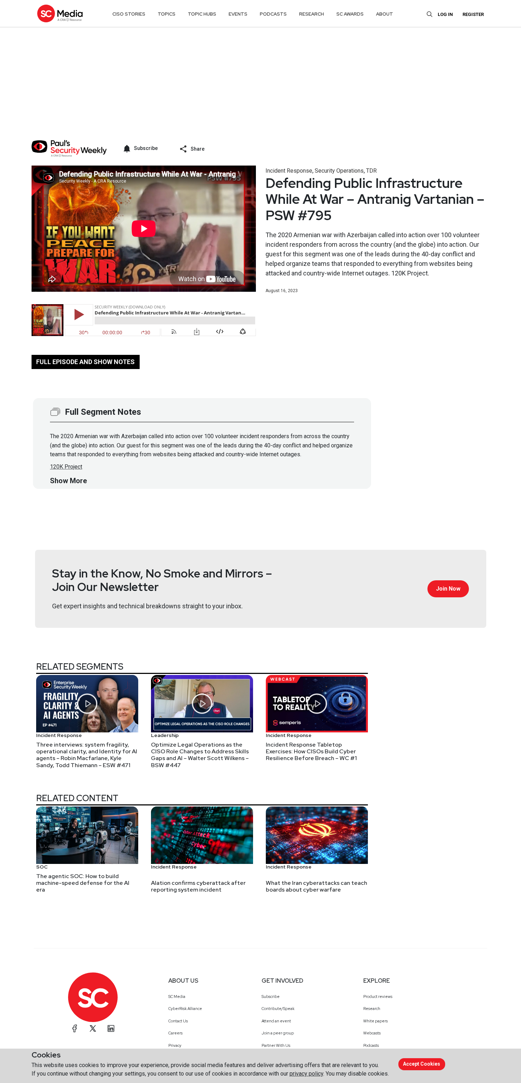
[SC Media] (60, 13)
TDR (371, 170)
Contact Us (178, 1020)
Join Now (448, 588)
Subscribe (271, 996)
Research (371, 1008)
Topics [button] (166, 14)
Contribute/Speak (278, 1008)
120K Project (66, 466)
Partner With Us (276, 1045)
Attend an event (276, 1020)
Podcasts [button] (273, 14)
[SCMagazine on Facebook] (75, 1028)
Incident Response (288, 170)
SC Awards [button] (350, 14)
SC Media (176, 996)
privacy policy (306, 1073)
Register (473, 14)
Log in (445, 14)
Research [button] (311, 14)
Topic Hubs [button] (202, 14)
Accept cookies (421, 1064)
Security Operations (339, 170)
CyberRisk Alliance (185, 1008)
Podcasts (371, 1045)
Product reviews (377, 996)
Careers (175, 1033)
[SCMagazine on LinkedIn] (111, 1028)
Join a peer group (278, 1033)
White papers (375, 1020)
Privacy (174, 1045)
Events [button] (238, 14)
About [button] (384, 14)
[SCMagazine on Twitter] (93, 1028)
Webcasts (372, 1033)
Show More (68, 480)
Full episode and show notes (85, 361)
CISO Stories (128, 14)
